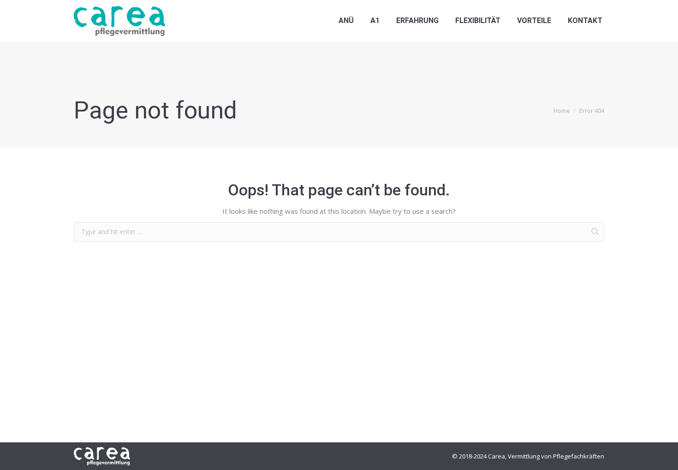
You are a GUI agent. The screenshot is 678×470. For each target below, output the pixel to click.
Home (561, 110)
